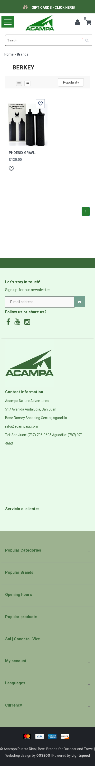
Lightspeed (80, 755)
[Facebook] (9, 323)
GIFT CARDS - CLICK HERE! (53, 8)
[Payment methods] (48, 736)
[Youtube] (18, 323)
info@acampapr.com (21, 426)
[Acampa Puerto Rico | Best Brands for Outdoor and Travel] (40, 23)
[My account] (78, 23)
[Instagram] (28, 323)
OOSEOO (43, 755)
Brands (22, 54)
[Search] (89, 38)
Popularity (71, 82)
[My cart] (88, 23)
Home (9, 54)
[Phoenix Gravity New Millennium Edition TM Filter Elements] (26, 122)
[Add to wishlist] (12, 169)
